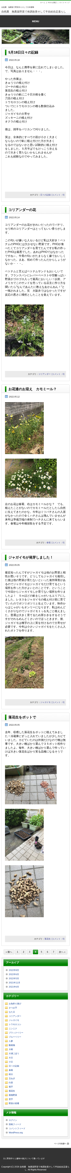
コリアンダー (44, 374)
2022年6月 (14, 974)
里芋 (11, 1099)
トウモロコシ (15, 1024)
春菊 (49, 542)
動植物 (12, 1045)
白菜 (11, 1082)
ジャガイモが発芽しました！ (30, 557)
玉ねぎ (12, 1078)
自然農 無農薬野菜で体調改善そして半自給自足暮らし (33, 11)
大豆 (11, 1057)
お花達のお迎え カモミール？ (32, 389)
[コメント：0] (58, 195)
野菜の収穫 (14, 1103)
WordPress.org (16, 1132)
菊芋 (11, 1087)
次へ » (62, 952)
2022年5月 (14, 978)
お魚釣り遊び (15, 1003)
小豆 (11, 1062)
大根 (11, 1049)
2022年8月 (14, 970)
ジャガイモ (45, 702)
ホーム (42, 2)
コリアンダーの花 (22, 210)
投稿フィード (15, 1124)
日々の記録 (45, 195)
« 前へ (9, 952)
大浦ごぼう (14, 1053)
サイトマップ (64, 2)
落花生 (47, 939)
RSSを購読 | (53, 2)
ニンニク (13, 1028)
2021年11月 (14, 982)
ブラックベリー (16, 1033)
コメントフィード (17, 1128)
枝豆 (11, 1074)
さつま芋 (13, 1008)
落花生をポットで (22, 717)
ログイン (13, 1120)
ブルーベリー (15, 1037)
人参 (11, 1041)
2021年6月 (14, 987)
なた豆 (12, 1012)
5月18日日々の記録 (23, 52)
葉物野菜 (13, 1095)
